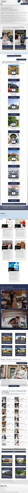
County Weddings (6, 481)
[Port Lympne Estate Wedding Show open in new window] (7, 338)
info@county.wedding (11, 482)
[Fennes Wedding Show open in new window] (21, 461)
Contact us (3, 490)
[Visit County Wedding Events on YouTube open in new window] (5, 486)
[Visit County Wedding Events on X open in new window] (2, 486)
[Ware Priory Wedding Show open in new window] (21, 351)
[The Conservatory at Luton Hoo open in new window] (21, 473)
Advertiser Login (4, 487)
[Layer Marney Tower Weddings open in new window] (7, 351)
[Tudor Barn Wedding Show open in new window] (7, 473)
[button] (1, 38)
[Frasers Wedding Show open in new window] (7, 461)
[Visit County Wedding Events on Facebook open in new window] (0, 486)
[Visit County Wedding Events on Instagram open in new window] (4, 486)
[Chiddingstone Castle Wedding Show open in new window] (21, 338)
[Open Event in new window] (14, 70)
